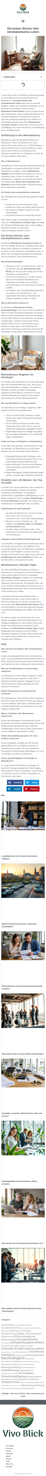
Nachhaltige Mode (35, 1355)
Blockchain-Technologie (20, 1331)
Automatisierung (27, 1328)
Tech (8, 1461)
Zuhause (9, 1448)
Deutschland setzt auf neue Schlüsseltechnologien (23, 1054)
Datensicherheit (8, 1334)
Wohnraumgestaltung (33, 1385)
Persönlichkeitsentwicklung (30, 1361)
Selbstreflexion (26, 1370)
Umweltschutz (10, 1382)
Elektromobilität (8, 1340)
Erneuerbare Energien (10, 1346)
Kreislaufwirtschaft (22, 1352)
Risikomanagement (28, 1367)
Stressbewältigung (13, 1376)
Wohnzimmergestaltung (10, 1388)
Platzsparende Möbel (10, 1364)
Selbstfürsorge (10, 1370)
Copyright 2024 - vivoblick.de (23, 1473)
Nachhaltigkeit (13, 1358)
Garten (8, 1451)
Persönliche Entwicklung (11, 1361)
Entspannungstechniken (27, 1342)
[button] (23, 21)
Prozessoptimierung (26, 1364)
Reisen (8, 1459)
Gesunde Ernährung (15, 1348)
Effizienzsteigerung (24, 1336)
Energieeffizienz (27, 1339)
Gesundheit (37, 1348)
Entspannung (5, 1343)
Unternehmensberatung (28, 1382)
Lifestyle (5, 1393)
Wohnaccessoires (15, 1385)
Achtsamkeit (7, 1325)
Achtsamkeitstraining (11, 1328)
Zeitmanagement (27, 1388)
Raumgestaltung (11, 1367)
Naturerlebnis (30, 1359)
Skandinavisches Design (9, 1373)
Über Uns (9, 1464)
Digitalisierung (7, 1337)
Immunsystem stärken (8, 1352)
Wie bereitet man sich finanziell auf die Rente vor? (22, 1243)
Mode (8, 1456)
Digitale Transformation (29, 1333)
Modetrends (20, 1355)
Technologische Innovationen (25, 1379)
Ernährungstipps (26, 1346)
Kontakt (9, 1466)
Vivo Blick (10, 1446)
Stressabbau (26, 1373)
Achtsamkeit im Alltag (23, 1325)
